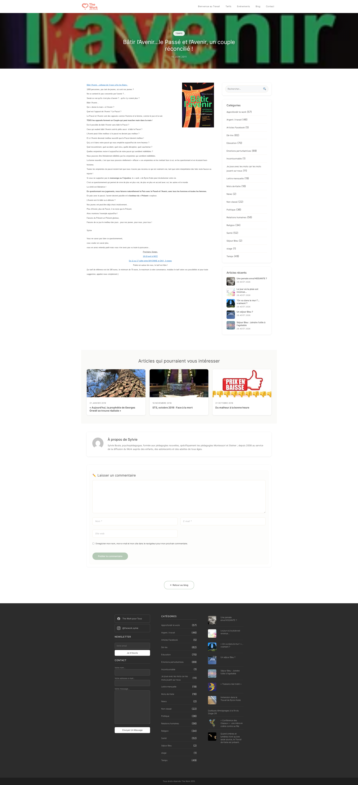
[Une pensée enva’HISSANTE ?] (212, 620)
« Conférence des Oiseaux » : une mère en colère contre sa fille (232, 723)
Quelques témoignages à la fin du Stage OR (223, 712)
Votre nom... (120, 668)
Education (232, 143)
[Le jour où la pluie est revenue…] (212, 633)
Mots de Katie (234, 186)
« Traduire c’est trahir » (231, 684)
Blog (258, 6)
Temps (230, 256)
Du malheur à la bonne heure (232, 407)
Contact (270, 6)
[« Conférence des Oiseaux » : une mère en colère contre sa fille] (212, 723)
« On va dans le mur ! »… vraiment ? (232, 645)
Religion (231, 225)
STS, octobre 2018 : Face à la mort (172, 407)
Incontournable (234, 158)
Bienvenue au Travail (209, 6)
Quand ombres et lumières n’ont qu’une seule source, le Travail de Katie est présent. (231, 737)
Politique (231, 209)
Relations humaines (236, 217)
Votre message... (122, 689)
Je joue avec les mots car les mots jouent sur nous (174, 678)
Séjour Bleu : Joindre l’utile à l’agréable (230, 672)
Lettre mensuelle (235, 178)
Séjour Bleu (232, 240)
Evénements (243, 6)
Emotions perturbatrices (239, 151)
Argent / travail (234, 119)
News (229, 194)
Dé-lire (230, 135)
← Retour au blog (179, 585)
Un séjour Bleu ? (228, 657)
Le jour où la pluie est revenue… (230, 632)
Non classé (232, 202)
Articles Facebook (236, 127)
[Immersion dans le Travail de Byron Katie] (212, 700)
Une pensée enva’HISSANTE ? (229, 618)
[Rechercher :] (246, 89)
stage (229, 248)
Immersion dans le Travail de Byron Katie (231, 698)
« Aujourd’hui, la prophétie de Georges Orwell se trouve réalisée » (112, 409)
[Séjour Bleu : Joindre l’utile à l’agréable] (212, 673)
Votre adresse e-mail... (125, 678)
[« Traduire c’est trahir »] (212, 687)
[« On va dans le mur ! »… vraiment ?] (212, 647)
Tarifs (228, 6)
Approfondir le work (236, 112)
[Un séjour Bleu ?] (212, 660)
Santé (230, 233)
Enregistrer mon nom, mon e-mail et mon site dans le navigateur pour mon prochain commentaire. (142, 543)
